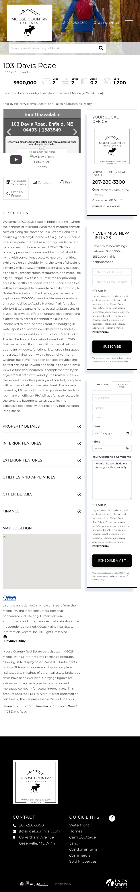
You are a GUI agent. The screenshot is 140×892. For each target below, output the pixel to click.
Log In (101, 22)
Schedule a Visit (122, 385)
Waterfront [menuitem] (79, 825)
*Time (96, 441)
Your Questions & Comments (111, 456)
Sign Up (114, 22)
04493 (72, 706)
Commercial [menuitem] (80, 855)
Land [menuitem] (73, 843)
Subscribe (112, 346)
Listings (20, 706)
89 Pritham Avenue (37, 840)
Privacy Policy (14, 641)
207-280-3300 (77, 23)
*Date (96, 426)
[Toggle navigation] (129, 22)
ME (31, 706)
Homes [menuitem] (75, 831)
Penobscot (44, 706)
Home (7, 706)
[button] (101, 48)
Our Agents (113, 206)
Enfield (60, 706)
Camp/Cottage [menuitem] (82, 837)
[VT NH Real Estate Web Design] (116, 883)
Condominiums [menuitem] (83, 849)
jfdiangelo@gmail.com (39, 831)
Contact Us (98, 206)
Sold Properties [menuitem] (83, 861)
